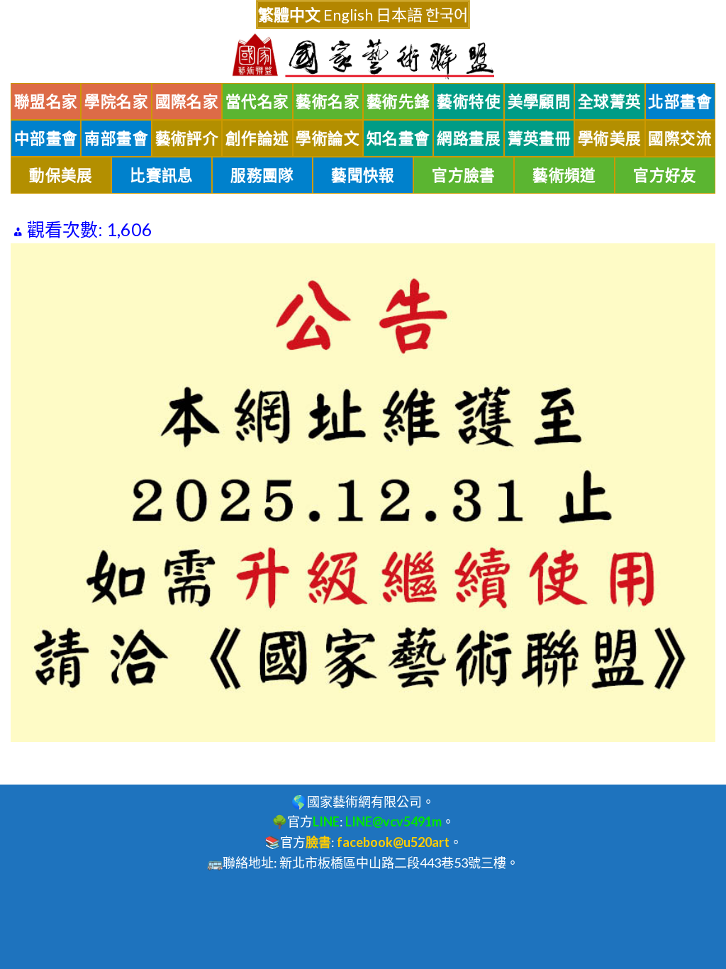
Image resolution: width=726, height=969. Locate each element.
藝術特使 (469, 101)
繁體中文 (289, 14)
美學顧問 (539, 101)
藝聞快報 (363, 175)
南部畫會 (116, 138)
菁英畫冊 (539, 138)
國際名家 (187, 101)
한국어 (446, 14)
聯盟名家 (46, 101)
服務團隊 (262, 175)
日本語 (399, 14)
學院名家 (116, 101)
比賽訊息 (162, 175)
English (348, 14)
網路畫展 (469, 138)
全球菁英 (610, 101)
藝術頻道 (564, 175)
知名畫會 (398, 138)
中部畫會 (46, 138)
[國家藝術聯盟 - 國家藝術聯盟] (363, 56)
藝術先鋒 (398, 101)
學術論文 (327, 138)
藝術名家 (327, 101)
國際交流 (680, 138)
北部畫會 (680, 101)
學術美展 (610, 138)
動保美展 (61, 175)
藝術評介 (187, 138)
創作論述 (257, 138)
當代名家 (257, 101)
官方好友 (665, 175)
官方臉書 (464, 175)
